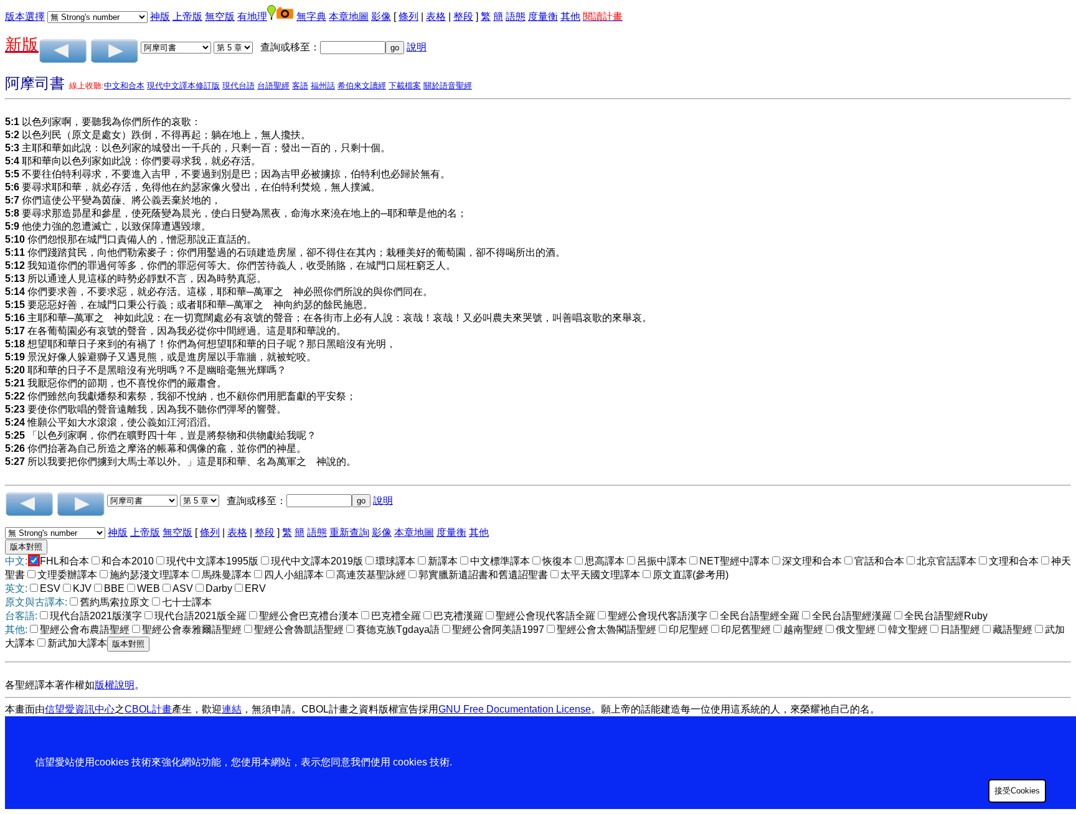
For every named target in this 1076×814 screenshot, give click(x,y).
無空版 (220, 16)
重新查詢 (349, 532)
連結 (232, 709)
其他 (570, 16)
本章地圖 (349, 16)
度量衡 (543, 16)
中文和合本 (124, 85)
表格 (436, 16)
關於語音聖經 (447, 85)
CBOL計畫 (148, 709)
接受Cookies (1017, 790)
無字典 (311, 16)
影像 (381, 16)
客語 (300, 85)
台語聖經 (273, 85)
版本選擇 (25, 16)
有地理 (252, 16)
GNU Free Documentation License (514, 709)
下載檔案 (405, 85)
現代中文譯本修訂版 (183, 85)
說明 (417, 47)
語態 (516, 16)
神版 (160, 16)
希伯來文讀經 (361, 85)
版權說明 (114, 685)
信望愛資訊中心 (80, 709)
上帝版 (187, 16)
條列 (408, 16)
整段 (463, 16)
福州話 (323, 85)
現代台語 (238, 85)
